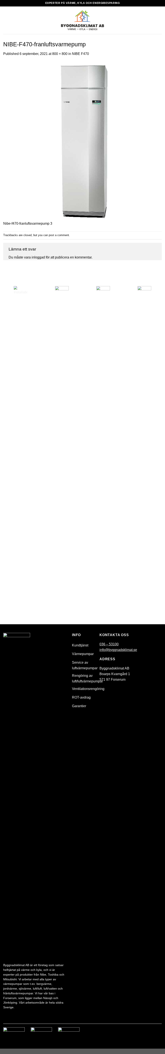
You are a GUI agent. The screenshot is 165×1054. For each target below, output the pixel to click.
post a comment (59, 235)
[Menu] (5, 20)
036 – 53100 (109, 644)
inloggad (38, 257)
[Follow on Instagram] (157, 1031)
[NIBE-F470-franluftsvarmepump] (82, 141)
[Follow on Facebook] (150, 1031)
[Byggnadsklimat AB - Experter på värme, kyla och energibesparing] (82, 20)
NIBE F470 (80, 54)
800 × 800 (59, 54)
